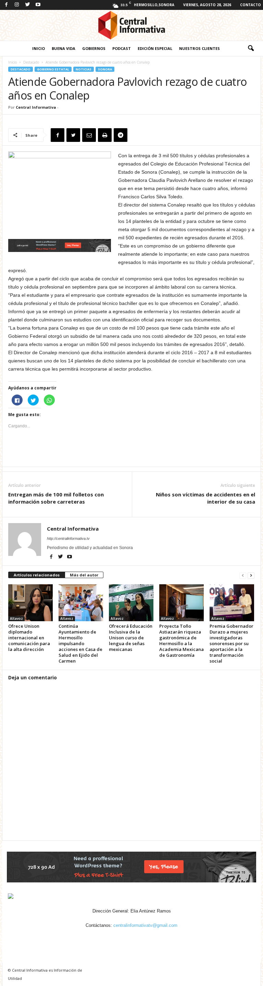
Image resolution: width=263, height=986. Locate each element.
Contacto (250, 4)
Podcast (121, 48)
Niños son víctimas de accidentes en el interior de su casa (205, 498)
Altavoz (16, 618)
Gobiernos (93, 48)
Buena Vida (63, 48)
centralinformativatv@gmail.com (145, 925)
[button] (250, 48)
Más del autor (84, 574)
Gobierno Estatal (53, 69)
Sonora (105, 69)
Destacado (31, 62)
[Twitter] (27, 5)
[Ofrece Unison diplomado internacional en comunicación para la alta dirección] (30, 602)
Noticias (83, 69)
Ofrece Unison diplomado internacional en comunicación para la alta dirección (29, 637)
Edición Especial (155, 48)
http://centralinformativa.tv (68, 538)
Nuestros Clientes (199, 48)
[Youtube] (38, 5)
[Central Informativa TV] (131, 25)
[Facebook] (6, 5)
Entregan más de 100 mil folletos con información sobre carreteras (56, 498)
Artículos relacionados (37, 574)
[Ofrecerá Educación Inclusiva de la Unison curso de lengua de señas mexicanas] (131, 602)
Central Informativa (36, 107)
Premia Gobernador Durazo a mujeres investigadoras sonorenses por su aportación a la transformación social (231, 643)
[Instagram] (17, 5)
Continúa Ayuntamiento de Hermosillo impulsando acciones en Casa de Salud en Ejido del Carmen (80, 643)
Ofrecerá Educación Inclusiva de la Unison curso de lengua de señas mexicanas (130, 637)
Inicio (38, 48)
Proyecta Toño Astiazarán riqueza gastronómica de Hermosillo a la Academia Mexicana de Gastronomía (181, 640)
